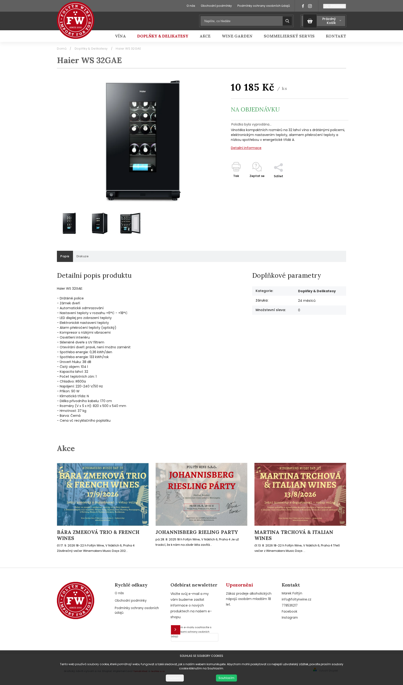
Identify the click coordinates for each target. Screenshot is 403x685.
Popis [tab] (64, 256)
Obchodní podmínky (216, 6)
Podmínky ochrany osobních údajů (263, 6)
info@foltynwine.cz (296, 599)
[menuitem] (123, 36)
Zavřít (333, 184)
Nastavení (174, 678)
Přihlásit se (175, 629)
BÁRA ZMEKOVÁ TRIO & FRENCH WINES (98, 535)
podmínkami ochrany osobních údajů (190, 634)
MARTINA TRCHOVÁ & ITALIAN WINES (293, 535)
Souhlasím (226, 678)
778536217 (290, 605)
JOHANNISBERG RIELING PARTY (197, 532)
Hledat (287, 21)
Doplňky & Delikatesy (317, 291)
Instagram (290, 617)
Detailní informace (246, 148)
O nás (191, 6)
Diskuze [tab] (82, 256)
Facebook (289, 611)
